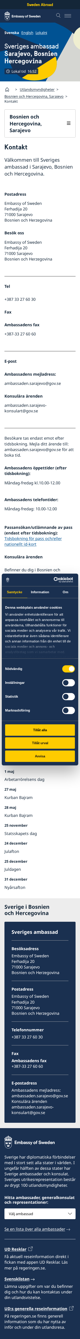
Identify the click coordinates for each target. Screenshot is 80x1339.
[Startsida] (8, 89)
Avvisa (40, 756)
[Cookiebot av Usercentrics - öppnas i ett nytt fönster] (56, 580)
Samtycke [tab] (14, 592)
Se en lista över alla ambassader (34, 1229)
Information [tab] (40, 592)
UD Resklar (15, 1249)
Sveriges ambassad (31, 53)
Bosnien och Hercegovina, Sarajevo (34, 96)
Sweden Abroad (40, 4)
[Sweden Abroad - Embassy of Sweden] (26, 15)
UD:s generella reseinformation (35, 1308)
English (27, 32)
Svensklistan (17, 1279)
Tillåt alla (40, 730)
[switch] (68, 682)
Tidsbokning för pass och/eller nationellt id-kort (33, 541)
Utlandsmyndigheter (37, 89)
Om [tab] (65, 592)
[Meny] (70, 16)
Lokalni (41, 32)
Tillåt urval (40, 743)
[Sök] (58, 16)
